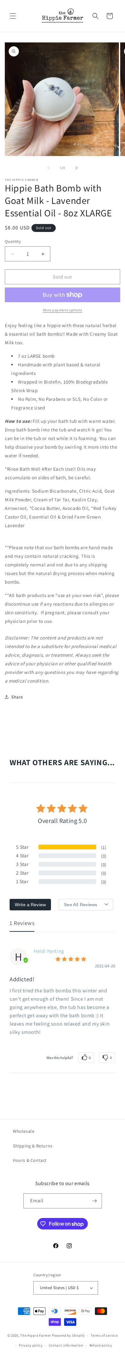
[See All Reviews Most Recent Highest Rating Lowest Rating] (86, 904)
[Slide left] (48, 168)
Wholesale (23, 1131)
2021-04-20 (105, 966)
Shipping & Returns (33, 1146)
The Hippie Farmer (35, 1335)
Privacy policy (31, 1345)
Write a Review (30, 904)
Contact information (66, 1345)
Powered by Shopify (68, 1335)
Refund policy (100, 1345)
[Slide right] (77, 168)
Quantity (13, 241)
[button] (13, 16)
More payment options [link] (62, 310)
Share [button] (17, 697)
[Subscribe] (95, 1200)
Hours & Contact (30, 1160)
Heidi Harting (49, 951)
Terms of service (104, 1335)
